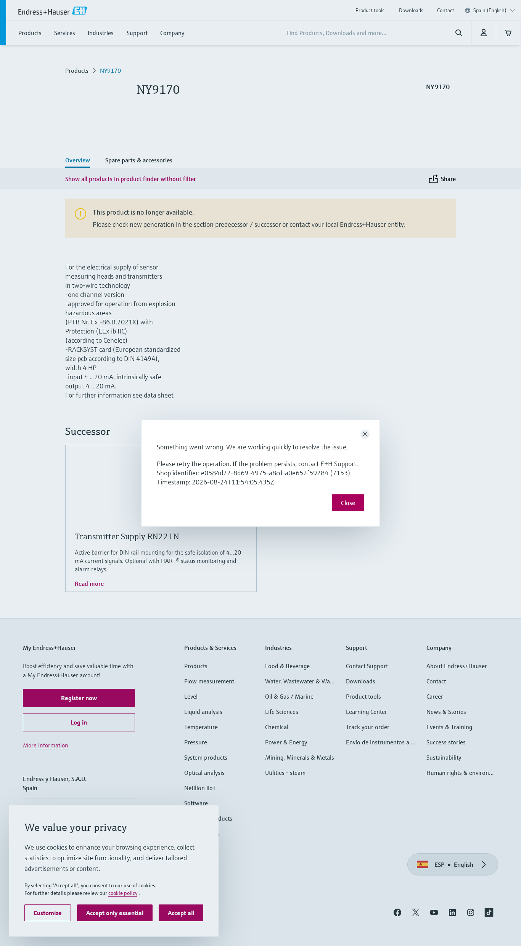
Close (348, 503)
